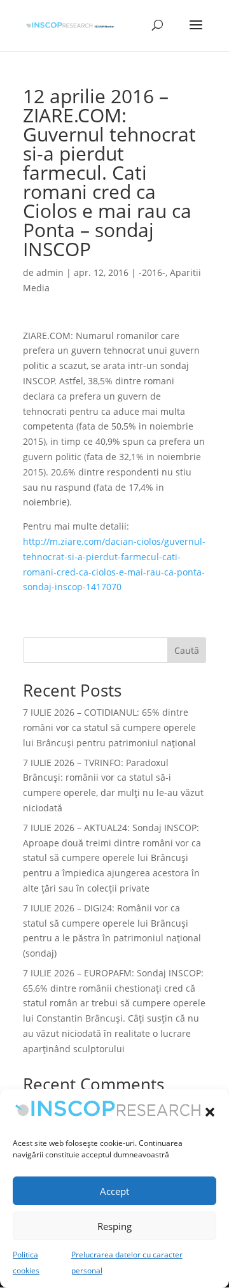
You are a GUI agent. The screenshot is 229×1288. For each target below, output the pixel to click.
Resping (114, 1226)
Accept (114, 1191)
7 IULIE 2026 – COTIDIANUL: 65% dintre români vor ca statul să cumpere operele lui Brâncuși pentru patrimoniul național (109, 727)
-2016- (152, 272)
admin (50, 272)
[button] (210, 1112)
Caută (186, 650)
